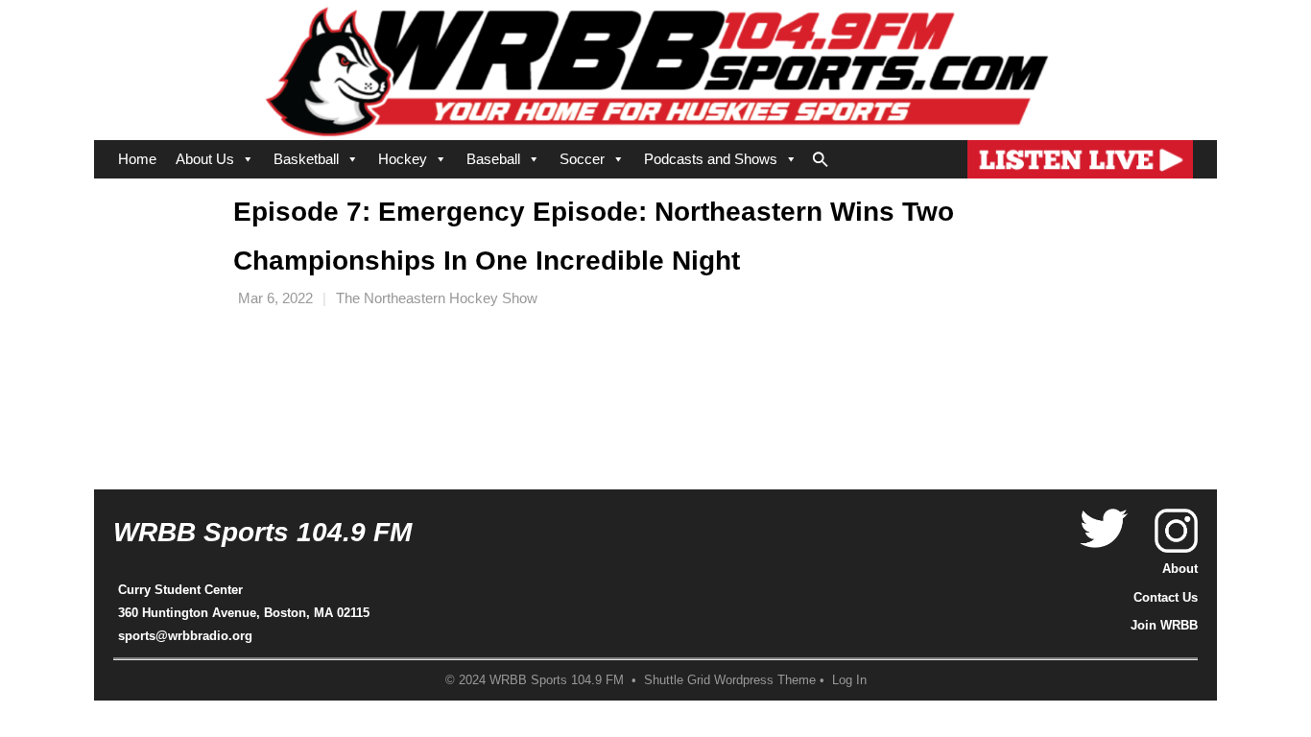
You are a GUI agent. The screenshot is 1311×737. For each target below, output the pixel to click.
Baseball (493, 159)
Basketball (306, 159)
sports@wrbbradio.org (185, 636)
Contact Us (1165, 597)
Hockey (402, 159)
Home (137, 159)
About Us (205, 159)
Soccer (582, 159)
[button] (820, 155)
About (1180, 568)
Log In (849, 680)
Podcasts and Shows (710, 159)
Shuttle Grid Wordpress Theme (730, 680)
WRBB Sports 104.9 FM (262, 532)
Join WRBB (1164, 625)
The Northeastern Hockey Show (436, 298)
